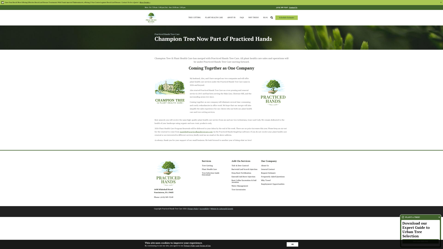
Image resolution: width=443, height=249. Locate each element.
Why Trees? (266, 180)
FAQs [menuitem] (242, 17)
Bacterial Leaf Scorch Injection (244, 169)
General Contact (268, 169)
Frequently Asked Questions (273, 177)
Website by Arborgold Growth (222, 209)
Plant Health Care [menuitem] (214, 17)
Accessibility (204, 209)
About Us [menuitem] (231, 17)
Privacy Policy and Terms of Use (197, 245)
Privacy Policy (193, 209)
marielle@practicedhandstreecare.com (196, 131)
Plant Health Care (209, 169)
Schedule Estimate (286, 17)
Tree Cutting (207, 165)
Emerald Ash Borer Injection (243, 177)
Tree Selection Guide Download (210, 174)
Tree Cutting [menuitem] (194, 17)
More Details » (145, 2)
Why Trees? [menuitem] (253, 17)
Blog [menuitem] (265, 17)
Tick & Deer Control (240, 165)
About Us (265, 165)
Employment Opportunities (272, 184)
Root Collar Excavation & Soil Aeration (244, 181)
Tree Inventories (239, 189)
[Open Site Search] (272, 18)
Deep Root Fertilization (241, 173)
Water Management (240, 186)
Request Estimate (268, 173)
